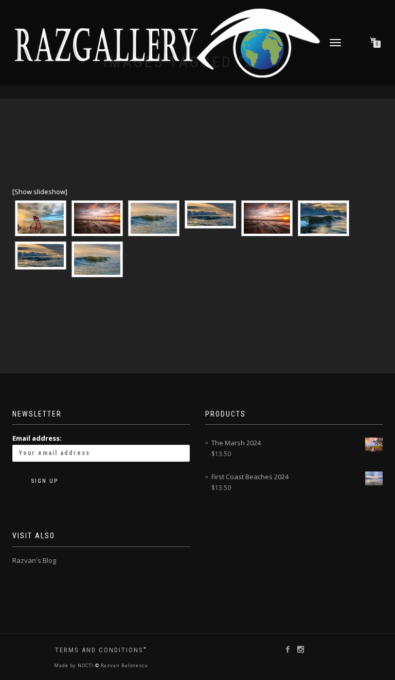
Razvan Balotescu (123, 665)
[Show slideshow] (39, 191)
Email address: (37, 438)
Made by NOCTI (74, 665)
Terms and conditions (99, 650)
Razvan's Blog (34, 560)
